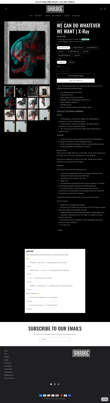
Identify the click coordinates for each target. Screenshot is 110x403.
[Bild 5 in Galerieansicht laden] (9, 103)
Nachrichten (8, 366)
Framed (71, 62)
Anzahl (58, 66)
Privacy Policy (8, 369)
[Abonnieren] (68, 339)
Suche (6, 351)
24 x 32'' (86, 51)
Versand (65, 41)
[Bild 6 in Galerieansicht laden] (21, 103)
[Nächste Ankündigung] (85, 2)
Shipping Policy (8, 375)
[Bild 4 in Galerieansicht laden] (44, 91)
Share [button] (60, 230)
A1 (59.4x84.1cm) (73, 51)
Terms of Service (9, 378)
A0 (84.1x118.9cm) (64, 55)
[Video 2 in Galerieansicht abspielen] (9, 126)
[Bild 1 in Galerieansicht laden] (9, 91)
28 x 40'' (77, 55)
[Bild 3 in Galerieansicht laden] (33, 91)
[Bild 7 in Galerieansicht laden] (33, 103)
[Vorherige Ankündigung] (25, 2)
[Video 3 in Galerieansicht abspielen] (21, 126)
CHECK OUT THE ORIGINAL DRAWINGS (70, 111)
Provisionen (7, 363)
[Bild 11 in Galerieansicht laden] (33, 114)
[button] (6, 9)
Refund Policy (8, 372)
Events (6, 360)
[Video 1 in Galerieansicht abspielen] (44, 114)
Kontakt (6, 357)
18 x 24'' (61, 51)
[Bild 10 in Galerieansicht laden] (21, 114)
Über (5, 354)
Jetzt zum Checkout (75, 80)
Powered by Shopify (61, 398)
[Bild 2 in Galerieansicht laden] (21, 91)
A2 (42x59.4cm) (92, 47)
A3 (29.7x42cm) (78, 47)
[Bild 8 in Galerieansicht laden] (44, 103)
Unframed (62, 62)
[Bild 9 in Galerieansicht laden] (9, 114)
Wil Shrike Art (52, 398)
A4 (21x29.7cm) (63, 47)
